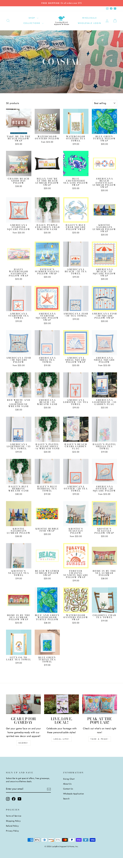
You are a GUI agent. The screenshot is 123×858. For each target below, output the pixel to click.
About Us (67, 783)
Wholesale (89, 17)
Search (66, 798)
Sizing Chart (69, 778)
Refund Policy (12, 825)
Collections (32, 23)
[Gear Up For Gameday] (23, 704)
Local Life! (61, 739)
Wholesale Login (89, 23)
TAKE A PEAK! (99, 739)
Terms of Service (13, 815)
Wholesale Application (73, 793)
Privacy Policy (12, 830)
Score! (23, 743)
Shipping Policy (13, 820)
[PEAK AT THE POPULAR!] (99, 704)
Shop (32, 17)
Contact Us (68, 788)
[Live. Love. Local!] (61, 704)
